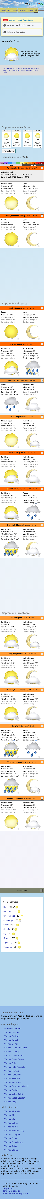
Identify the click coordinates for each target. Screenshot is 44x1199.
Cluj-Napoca (9, 916)
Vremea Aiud (10, 1115)
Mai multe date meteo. (16, 32)
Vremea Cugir (10, 1138)
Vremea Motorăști (12, 1082)
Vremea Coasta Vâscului (15, 1047)
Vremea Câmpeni (12, 1028)
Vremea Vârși (10, 1101)
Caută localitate (12, 10)
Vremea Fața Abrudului (14, 1067)
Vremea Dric (10, 1063)
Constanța (8, 920)
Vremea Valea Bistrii (13, 1094)
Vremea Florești (11, 1071)
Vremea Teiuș (10, 1146)
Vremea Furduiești (12, 1074)
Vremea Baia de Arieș (14, 1130)
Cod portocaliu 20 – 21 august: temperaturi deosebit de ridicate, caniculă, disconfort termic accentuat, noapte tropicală (21, 70)
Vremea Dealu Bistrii (13, 1055)
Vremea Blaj (9, 1119)
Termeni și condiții (11, 1191)
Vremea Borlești (11, 1036)
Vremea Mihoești (12, 1078)
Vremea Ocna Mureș (13, 1142)
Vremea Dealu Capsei (14, 1059)
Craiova (7, 924)
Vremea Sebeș (11, 1123)
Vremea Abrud (11, 1126)
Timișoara (7, 947)
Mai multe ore (9, 151)
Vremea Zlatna (11, 1150)
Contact (30, 10)
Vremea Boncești (12, 1032)
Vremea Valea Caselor (14, 1098)
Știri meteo (22, 10)
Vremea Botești (11, 1040)
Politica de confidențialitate (15, 1193)
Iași (4, 933)
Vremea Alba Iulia (12, 1111)
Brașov (6, 907)
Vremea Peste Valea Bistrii (16, 1086)
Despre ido (8, 1188)
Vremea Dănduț (11, 1051)
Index (3, 10)
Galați (6, 929)
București (7, 911)
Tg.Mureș (7, 942)
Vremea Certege (12, 1044)
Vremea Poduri (11, 1090)
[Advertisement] (22, 99)
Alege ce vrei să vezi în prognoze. (21, 25)
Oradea (6, 938)
